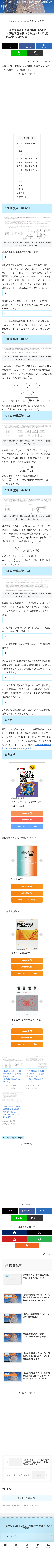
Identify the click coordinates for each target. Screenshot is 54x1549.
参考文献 (22, 197)
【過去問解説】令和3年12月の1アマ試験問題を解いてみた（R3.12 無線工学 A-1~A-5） (36, 1076)
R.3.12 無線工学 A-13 (28, 162)
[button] (35, 53)
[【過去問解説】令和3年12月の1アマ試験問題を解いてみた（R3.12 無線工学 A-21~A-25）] (12, 1098)
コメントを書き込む (27, 1498)
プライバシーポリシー (12, 1536)
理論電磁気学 (17, 879)
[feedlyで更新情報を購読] (39, 1239)
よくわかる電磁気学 (20, 953)
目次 (23, 138)
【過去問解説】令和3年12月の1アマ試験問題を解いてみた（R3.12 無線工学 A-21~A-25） (12, 1111)
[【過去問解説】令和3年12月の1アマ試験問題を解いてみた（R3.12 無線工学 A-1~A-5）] (36, 1062)
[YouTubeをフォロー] (14, 1239)
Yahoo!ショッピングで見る (27, 826)
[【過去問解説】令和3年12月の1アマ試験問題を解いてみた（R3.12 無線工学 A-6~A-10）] (12, 1062)
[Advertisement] (27, 103)
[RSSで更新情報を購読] (27, 1245)
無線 (21, 1138)
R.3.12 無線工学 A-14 (28, 166)
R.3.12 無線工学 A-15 (28, 170)
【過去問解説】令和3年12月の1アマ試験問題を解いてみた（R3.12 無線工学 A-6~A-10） (12, 1076)
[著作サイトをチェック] (14, 1232)
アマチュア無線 (10, 1138)
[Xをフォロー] (39, 1232)
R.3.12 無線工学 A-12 (28, 159)
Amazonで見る (27, 813)
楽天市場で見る (27, 820)
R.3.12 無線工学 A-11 (28, 143)
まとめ (22, 193)
